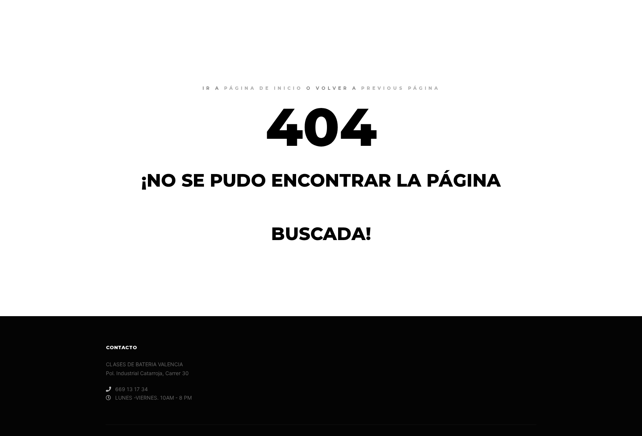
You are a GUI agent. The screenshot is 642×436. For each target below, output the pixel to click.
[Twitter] (622, 15)
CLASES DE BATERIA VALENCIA (52, 14)
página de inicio (263, 88)
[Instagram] (600, 15)
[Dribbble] (611, 15)
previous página (400, 88)
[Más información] (577, 15)
